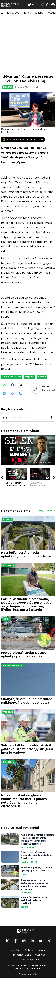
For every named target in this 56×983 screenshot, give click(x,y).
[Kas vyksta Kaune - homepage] (12, 4)
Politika (8, 762)
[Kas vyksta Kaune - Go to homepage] (28, 931)
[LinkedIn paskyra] (32, 941)
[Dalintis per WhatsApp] (4, 385)
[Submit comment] (50, 417)
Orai (6, 619)
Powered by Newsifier (28, 974)
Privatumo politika (29, 959)
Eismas (7, 87)
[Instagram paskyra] (24, 941)
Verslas (8, 712)
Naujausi (41, 950)
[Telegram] (4, 393)
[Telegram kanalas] (49, 941)
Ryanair (42, 377)
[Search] (43, 4)
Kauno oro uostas (11, 377)
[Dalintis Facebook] (13, 385)
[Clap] (35, 388)
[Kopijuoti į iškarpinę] (13, 393)
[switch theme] (48, 5)
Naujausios (12, 12)
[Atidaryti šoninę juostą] (2, 13)
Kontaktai (15, 950)
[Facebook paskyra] (15, 941)
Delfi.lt (35, 87)
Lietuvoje (26, 893)
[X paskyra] (7, 941)
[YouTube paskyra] (40, 941)
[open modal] (53, 4)
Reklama (28, 950)
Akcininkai (40, 954)
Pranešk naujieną (32, 12)
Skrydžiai (29, 377)
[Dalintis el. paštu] (21, 393)
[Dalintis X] (21, 385)
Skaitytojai (27, 847)
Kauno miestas (12, 665)
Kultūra (8, 565)
